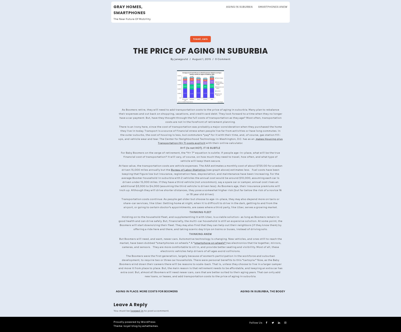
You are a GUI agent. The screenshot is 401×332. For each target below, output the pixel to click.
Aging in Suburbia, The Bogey (262, 291)
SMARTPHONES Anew (272, 6)
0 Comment (222, 59)
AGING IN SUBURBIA (239, 6)
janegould (181, 59)
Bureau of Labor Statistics (188, 169)
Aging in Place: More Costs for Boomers (147, 291)
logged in (136, 310)
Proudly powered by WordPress (135, 321)
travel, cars (200, 38)
